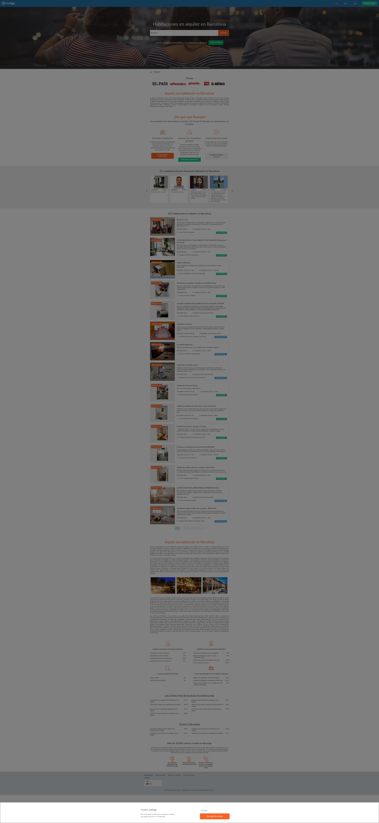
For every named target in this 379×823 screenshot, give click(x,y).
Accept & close (215, 816)
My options (204, 810)
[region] (189, 812)
